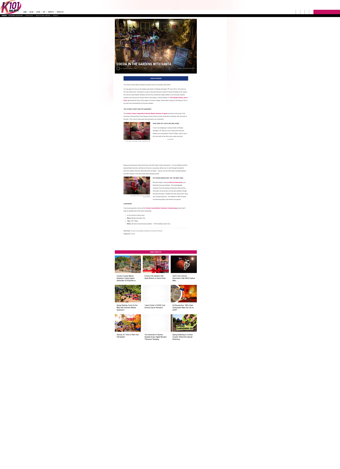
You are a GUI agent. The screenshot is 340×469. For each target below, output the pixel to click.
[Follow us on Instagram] (311, 12)
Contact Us (60, 12)
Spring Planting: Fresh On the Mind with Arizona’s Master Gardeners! (127, 307)
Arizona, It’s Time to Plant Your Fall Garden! (128, 335)
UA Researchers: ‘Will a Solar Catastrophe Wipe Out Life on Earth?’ (183, 307)
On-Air (31, 12)
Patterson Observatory (175, 182)
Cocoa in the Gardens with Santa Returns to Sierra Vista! (155, 277)
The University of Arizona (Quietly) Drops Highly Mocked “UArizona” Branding (155, 336)
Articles (133, 234)
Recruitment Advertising (15, 15)
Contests (55, 15)
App (44, 12)
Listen (38, 12)
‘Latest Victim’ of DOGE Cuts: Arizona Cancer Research (154, 306)
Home (25, 12)
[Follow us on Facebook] (307, 12)
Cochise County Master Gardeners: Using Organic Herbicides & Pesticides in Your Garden (126, 278)
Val (121, 68)
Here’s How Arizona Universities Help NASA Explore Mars (183, 278)
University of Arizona (156, 231)
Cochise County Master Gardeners (140, 231)
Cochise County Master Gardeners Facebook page (161, 208)
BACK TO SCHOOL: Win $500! (43, 15)
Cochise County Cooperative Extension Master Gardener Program (146, 113)
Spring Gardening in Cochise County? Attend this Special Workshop (182, 337)
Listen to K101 (29, 15)
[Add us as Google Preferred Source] (302, 12)
